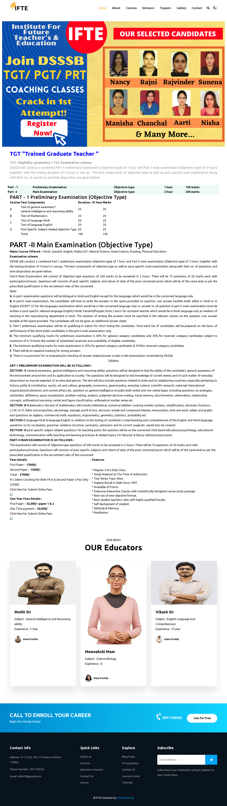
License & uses (131, 776)
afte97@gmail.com (29, 776)
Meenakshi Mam (100, 651)
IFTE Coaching (125, 797)
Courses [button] (131, 8)
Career (84, 782)
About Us (85, 756)
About (116, 8)
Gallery (181, 8)
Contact (197, 8)
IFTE (21, 8)
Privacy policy (130, 763)
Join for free (202, 718)
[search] (208, 8)
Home (102, 8)
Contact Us (86, 776)
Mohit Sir (22, 612)
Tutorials (127, 782)
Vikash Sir (165, 612)
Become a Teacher (91, 769)
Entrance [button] (148, 8)
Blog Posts (128, 756)
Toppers (165, 8)
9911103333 (172, 718)
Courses (85, 763)
